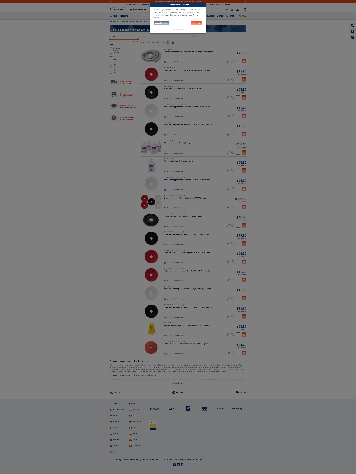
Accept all (197, 23)
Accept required (161, 23)
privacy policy (165, 15)
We (155, 9)
